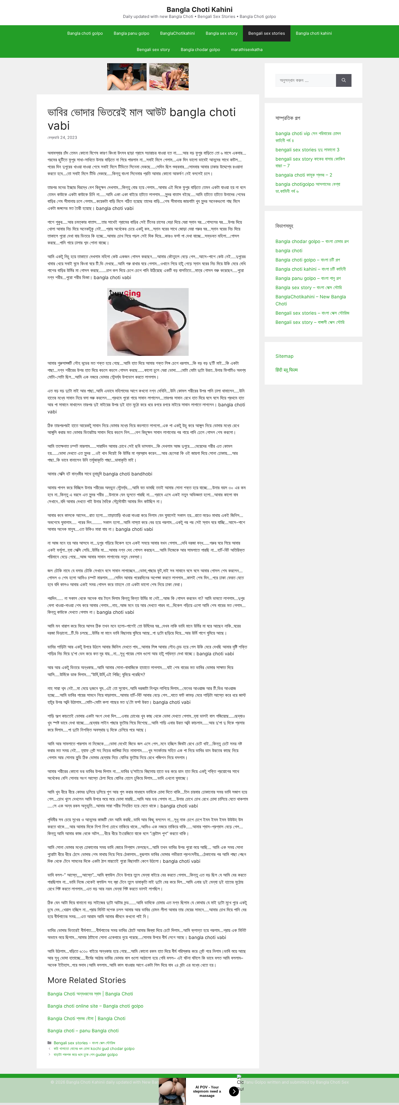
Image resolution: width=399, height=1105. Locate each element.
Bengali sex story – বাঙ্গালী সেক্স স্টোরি (310, 322)
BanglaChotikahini (177, 33)
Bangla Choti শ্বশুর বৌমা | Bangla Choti (86, 1018)
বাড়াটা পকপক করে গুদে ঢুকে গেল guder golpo (86, 1054)
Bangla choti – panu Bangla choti (83, 1030)
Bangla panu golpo (131, 33)
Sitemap (284, 356)
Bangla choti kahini (314, 33)
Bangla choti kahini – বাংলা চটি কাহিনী (311, 269)
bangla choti (289, 250)
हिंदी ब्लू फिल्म (287, 370)
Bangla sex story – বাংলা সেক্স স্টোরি (309, 287)
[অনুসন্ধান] (344, 80)
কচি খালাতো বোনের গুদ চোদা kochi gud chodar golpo (94, 1048)
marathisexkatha (246, 49)
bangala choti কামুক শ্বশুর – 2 (304, 175)
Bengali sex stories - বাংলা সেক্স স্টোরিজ (84, 1042)
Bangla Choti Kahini (200, 9)
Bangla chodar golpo (200, 49)
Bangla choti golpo (85, 33)
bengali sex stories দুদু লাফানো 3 (308, 149)
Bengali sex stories (266, 33)
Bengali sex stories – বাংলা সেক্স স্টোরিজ (312, 313)
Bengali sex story (153, 49)
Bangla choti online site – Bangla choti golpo (95, 1006)
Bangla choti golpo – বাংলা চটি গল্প (308, 260)
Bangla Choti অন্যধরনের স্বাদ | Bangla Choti (90, 994)
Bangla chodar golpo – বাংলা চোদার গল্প (312, 241)
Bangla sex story (221, 33)
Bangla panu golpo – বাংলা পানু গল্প (308, 278)
